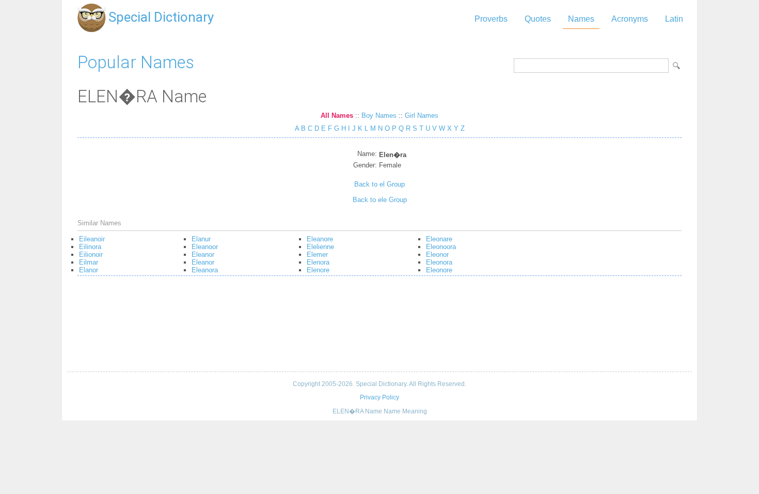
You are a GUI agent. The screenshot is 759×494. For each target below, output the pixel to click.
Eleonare (439, 239)
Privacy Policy (379, 397)
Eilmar (88, 262)
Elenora (318, 262)
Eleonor (437, 254)
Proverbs (491, 18)
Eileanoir (92, 239)
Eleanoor (205, 247)
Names (581, 18)
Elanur (201, 239)
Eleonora (439, 262)
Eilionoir (91, 254)
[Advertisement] (379, 327)
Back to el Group (379, 184)
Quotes (538, 18)
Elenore (318, 270)
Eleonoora (441, 247)
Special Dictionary (161, 17)
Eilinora (90, 247)
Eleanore (320, 239)
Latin (674, 18)
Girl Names (421, 115)
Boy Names (379, 115)
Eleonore (439, 270)
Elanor (88, 270)
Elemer (317, 254)
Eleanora (205, 270)
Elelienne (320, 247)
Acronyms (629, 18)
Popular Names (135, 62)
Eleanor (203, 254)
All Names (337, 115)
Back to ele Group (380, 200)
